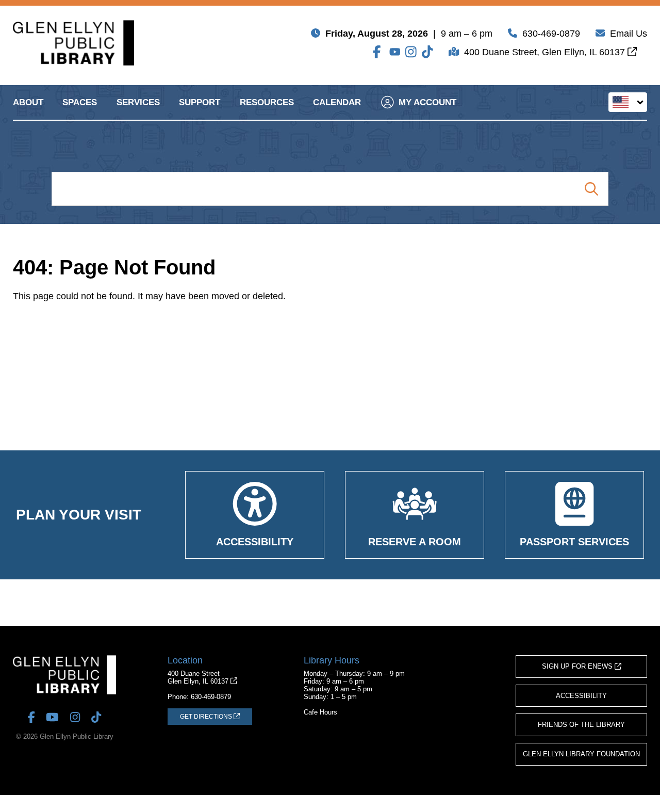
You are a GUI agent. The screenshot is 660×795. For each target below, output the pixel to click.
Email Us (628, 33)
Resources (267, 102)
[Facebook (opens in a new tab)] (378, 51)
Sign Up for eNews (578, 666)
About (28, 102)
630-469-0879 (551, 33)
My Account (427, 102)
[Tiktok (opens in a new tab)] (427, 51)
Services (138, 102)
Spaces (79, 102)
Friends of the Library (581, 724)
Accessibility (581, 696)
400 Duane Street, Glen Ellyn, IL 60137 (546, 52)
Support (199, 102)
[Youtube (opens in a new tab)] (395, 51)
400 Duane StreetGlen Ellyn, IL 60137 (199, 677)
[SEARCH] (591, 188)
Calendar (337, 102)
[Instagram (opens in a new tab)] (411, 51)
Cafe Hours (320, 712)
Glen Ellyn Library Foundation (581, 754)
